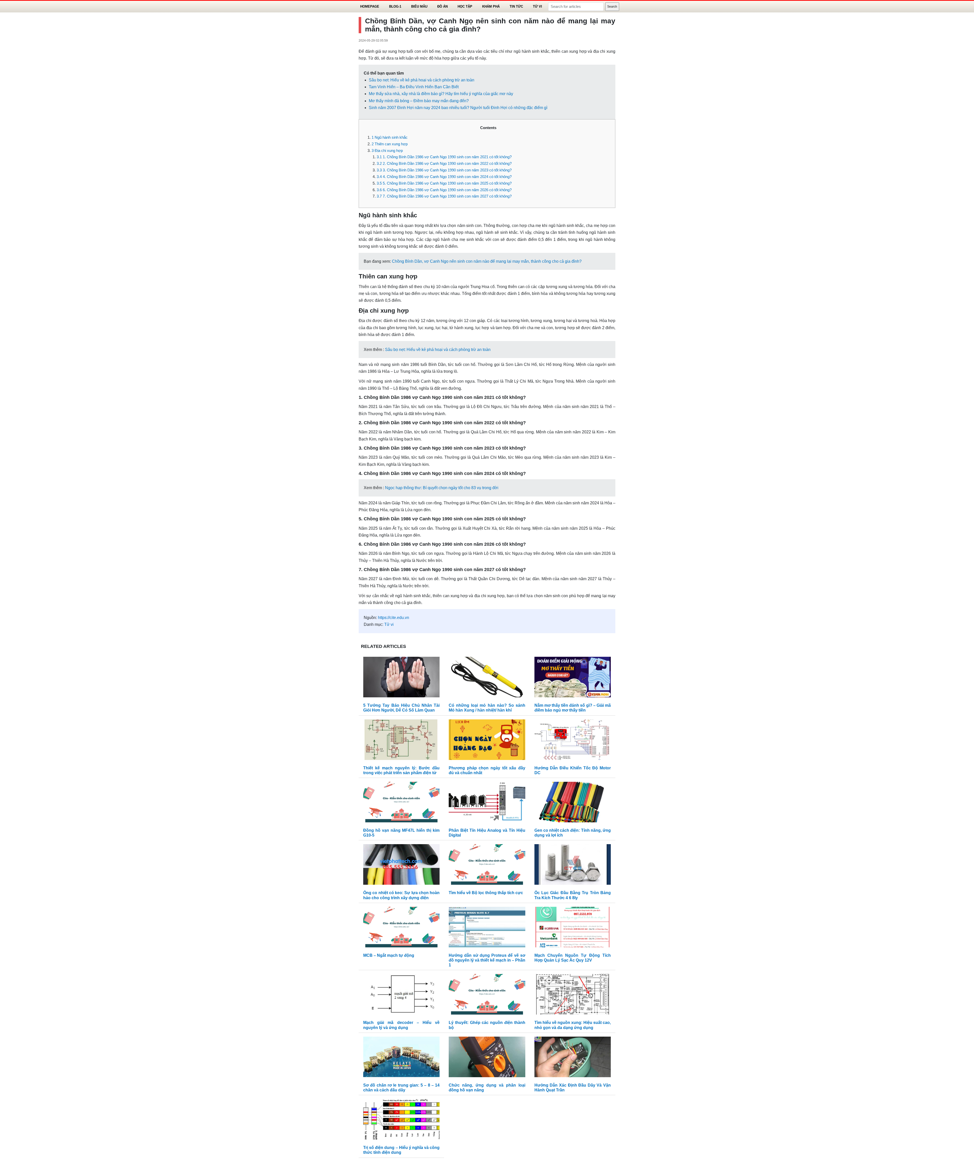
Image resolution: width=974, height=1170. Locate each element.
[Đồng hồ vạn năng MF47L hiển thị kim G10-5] (401, 803)
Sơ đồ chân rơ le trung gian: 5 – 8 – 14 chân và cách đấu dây (401, 1087)
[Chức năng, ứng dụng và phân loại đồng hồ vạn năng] (487, 1058)
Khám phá (491, 6)
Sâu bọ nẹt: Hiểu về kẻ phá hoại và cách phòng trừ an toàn (421, 80)
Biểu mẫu (419, 6)
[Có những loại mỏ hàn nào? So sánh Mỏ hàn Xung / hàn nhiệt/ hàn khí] (487, 678)
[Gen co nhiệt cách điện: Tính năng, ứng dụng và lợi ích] (572, 803)
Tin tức (516, 6)
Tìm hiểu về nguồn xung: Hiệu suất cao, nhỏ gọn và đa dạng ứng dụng (572, 1025)
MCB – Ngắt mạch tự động (388, 955)
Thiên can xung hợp (390, 144)
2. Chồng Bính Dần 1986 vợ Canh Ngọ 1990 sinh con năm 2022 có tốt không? (444, 163)
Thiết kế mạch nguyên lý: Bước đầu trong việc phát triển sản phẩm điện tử (401, 770)
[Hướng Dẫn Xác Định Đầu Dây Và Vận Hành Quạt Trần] (572, 1058)
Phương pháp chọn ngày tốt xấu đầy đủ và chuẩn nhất (487, 770)
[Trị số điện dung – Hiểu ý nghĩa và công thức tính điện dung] (401, 1120)
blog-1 (395, 6)
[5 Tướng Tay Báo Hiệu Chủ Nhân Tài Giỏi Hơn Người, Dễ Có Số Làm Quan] (401, 678)
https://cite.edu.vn (393, 617)
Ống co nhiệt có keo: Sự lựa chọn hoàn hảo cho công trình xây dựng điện (401, 895)
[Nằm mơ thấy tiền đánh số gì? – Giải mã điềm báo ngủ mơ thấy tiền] (572, 678)
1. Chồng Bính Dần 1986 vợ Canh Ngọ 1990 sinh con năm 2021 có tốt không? (444, 157)
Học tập (465, 6)
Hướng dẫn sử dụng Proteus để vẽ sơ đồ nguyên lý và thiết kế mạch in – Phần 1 (487, 960)
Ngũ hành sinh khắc (390, 137)
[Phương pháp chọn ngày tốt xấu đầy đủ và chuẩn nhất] (487, 741)
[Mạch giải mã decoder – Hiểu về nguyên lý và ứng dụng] (401, 996)
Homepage (369, 6)
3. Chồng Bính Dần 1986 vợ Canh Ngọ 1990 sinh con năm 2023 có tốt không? (444, 170)
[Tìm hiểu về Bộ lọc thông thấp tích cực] (487, 866)
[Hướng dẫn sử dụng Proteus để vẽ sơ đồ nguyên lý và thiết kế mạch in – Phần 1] (487, 928)
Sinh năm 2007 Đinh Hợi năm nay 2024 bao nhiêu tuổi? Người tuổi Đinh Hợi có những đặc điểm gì (458, 107)
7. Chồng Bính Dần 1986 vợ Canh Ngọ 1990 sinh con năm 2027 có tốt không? (444, 196)
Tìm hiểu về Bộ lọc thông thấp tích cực (486, 893)
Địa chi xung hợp (387, 150)
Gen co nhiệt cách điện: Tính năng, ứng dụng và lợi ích (572, 832)
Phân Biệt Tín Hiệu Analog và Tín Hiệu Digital (487, 832)
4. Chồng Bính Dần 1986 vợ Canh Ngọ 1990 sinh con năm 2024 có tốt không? (444, 176)
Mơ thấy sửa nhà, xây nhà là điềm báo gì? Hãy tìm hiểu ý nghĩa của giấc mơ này (441, 94)
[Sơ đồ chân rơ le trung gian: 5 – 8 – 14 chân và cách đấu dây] (401, 1058)
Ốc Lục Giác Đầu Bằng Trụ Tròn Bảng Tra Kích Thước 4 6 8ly (572, 895)
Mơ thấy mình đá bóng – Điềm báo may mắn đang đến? (419, 101)
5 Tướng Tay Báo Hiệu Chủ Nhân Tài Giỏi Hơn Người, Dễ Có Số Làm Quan (401, 707)
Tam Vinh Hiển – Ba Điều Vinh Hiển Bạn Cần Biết (414, 87)
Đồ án (442, 6)
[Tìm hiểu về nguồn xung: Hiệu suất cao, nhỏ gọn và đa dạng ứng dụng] (572, 996)
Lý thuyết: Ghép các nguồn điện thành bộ (487, 1025)
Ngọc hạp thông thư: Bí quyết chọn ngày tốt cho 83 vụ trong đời (441, 488)
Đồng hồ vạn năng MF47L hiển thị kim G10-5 (401, 832)
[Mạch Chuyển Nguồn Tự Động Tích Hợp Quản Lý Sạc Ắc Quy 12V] (572, 928)
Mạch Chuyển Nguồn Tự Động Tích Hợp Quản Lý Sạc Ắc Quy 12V (572, 957)
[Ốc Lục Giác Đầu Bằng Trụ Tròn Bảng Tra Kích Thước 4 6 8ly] (572, 866)
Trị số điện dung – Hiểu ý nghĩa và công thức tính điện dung (401, 1150)
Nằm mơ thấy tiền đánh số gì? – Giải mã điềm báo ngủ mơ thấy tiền (572, 707)
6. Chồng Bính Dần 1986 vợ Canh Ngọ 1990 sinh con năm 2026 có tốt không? (444, 190)
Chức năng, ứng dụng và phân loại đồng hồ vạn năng (487, 1087)
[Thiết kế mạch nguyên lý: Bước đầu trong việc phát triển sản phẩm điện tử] (401, 741)
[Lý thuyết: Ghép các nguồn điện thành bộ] (487, 996)
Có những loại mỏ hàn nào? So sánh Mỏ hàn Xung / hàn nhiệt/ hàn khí (487, 707)
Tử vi (537, 6)
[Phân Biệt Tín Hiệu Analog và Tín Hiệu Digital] (487, 803)
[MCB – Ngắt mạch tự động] (401, 928)
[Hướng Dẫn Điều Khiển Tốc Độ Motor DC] (572, 741)
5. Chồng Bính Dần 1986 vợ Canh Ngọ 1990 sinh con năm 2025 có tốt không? (444, 183)
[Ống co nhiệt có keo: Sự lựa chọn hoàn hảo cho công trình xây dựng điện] (401, 866)
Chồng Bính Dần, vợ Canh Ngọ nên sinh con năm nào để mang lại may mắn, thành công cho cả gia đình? (487, 261)
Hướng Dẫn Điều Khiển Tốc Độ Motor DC (572, 770)
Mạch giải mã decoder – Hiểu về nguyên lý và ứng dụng (401, 1025)
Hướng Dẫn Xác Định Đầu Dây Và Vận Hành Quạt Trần (572, 1087)
